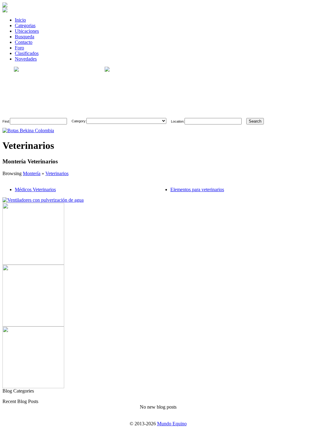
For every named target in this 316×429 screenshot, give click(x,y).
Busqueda (24, 36)
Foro (19, 47)
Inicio (20, 20)
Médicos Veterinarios (35, 189)
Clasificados (27, 53)
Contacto (23, 42)
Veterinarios (57, 173)
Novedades (26, 58)
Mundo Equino (172, 423)
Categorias (25, 25)
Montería (31, 173)
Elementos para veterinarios (197, 189)
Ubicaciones (27, 31)
